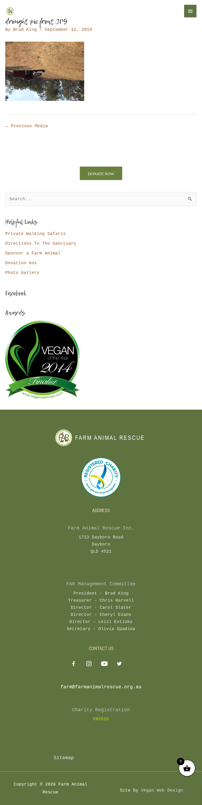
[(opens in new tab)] (101, 477)
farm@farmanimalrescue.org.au (101, 687)
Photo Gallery (22, 272)
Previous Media (27, 126)
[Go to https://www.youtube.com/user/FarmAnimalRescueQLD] (104, 664)
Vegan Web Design (162, 790)
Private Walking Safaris (35, 233)
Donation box (21, 263)
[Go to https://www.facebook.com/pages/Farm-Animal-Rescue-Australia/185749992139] (73, 665)
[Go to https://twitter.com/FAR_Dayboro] (119, 664)
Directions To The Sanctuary (40, 243)
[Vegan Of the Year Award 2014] (42, 359)
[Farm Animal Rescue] (27, 11)
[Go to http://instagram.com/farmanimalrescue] (89, 664)
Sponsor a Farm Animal (32, 253)
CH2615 (101, 719)
